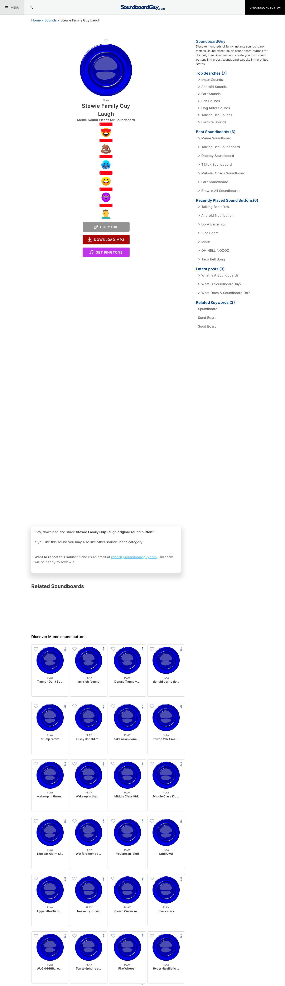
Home (36, 20)
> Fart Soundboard (213, 182)
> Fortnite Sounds (212, 122)
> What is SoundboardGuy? (219, 284)
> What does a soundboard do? (224, 293)
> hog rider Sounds (214, 108)
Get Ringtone (108, 252)
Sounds (50, 20)
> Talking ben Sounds (215, 115)
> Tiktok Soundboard (215, 164)
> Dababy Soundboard (216, 156)
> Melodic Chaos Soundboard (221, 173)
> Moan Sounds (210, 80)
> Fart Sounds (209, 94)
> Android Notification (215, 215)
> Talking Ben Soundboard (219, 147)
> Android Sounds (212, 87)
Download (50, 690)
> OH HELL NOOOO (213, 250)
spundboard (207, 309)
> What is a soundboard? (218, 275)
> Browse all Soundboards (219, 191)
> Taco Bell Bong (211, 259)
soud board (207, 326)
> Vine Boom (208, 233)
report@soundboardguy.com (134, 557)
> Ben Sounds (209, 101)
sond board (207, 317)
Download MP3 (108, 240)
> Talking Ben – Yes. (214, 207)
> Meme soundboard (214, 138)
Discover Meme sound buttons (59, 636)
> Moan (204, 242)
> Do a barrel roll (212, 224)
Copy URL (108, 227)
